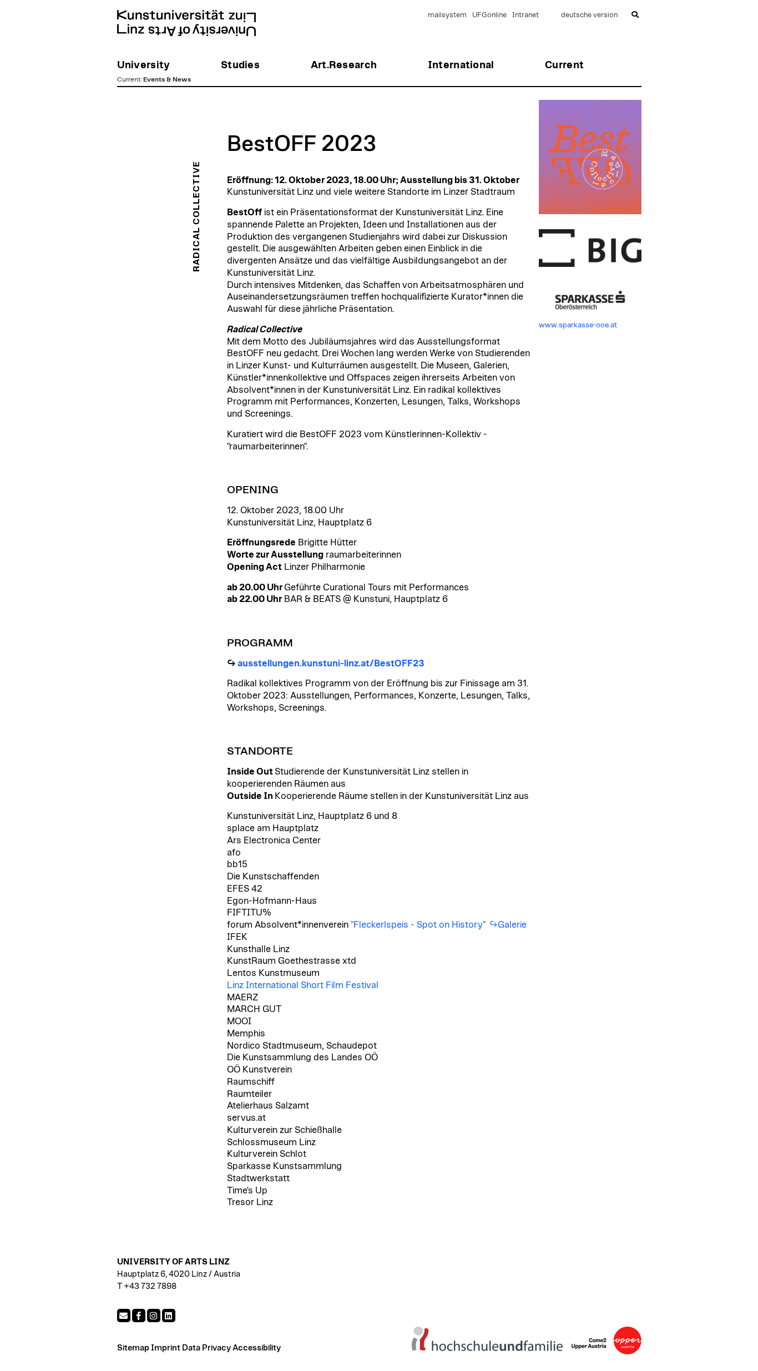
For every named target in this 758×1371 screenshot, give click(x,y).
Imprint (165, 1348)
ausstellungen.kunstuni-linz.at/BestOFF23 (331, 663)
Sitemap (133, 1348)
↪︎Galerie (508, 924)
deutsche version (589, 15)
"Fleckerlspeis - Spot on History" (418, 924)
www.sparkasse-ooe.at (578, 325)
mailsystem (447, 15)
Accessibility (257, 1348)
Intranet (525, 15)
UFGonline (489, 15)
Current (128, 79)
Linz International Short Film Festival (302, 985)
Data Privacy (206, 1348)
